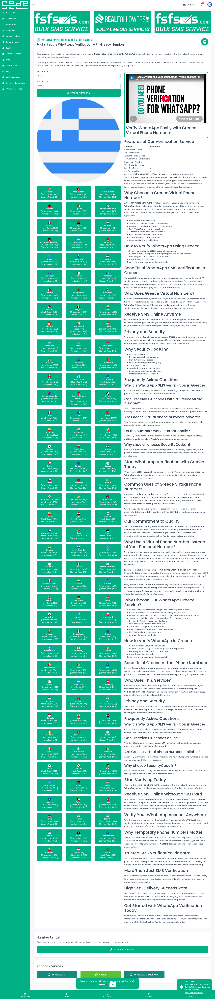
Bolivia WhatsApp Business (197, 987)
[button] (190, 4)
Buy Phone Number (77, 92)
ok (113, 984)
